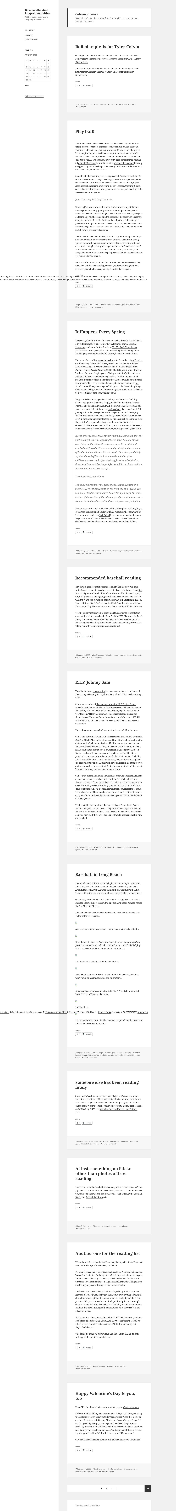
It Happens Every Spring (100, 331)
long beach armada (107, 1055)
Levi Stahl (94, 305)
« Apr (27, 85)
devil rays (119, 655)
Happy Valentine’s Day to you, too (105, 1396)
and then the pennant (124, 163)
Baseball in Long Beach (98, 874)
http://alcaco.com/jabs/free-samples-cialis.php (72, 279)
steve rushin (94, 1144)
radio (109, 305)
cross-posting (99, 691)
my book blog (114, 409)
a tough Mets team (87, 163)
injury (124, 104)
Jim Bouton (126, 736)
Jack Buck (118, 166)
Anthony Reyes (135, 508)
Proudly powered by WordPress (87, 1505)
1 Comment (81, 107)
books (112, 104)
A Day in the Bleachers (108, 890)
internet (112, 1226)
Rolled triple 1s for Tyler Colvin (107, 46)
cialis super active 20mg (56, 1012)
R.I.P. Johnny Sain (92, 682)
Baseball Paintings (94, 1197)
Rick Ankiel (104, 515)
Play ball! (84, 131)
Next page (148, 1488)
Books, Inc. (90, 1275)
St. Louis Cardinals (105, 512)
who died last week (123, 694)
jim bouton (118, 847)
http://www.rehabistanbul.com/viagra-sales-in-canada (65, 276)
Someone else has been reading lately (107, 1085)
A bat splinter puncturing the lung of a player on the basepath (104, 68)
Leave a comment (96, 307)
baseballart (120, 1190)
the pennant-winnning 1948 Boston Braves (116, 704)
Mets (98, 262)
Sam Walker (80, 553)
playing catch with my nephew (89, 243)
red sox (134, 655)
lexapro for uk (104, 1012)
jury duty (127, 655)
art (120, 1226)
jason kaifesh (93, 1055)
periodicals (127, 1053)
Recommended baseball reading (108, 578)
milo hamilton (92, 1471)
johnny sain (128, 847)
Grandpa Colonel (123, 210)
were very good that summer (119, 160)
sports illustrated (82, 1144)
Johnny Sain (108, 694)
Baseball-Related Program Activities (37, 11)
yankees (82, 657)
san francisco (121, 1366)
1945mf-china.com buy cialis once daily (19, 279)
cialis (81, 1193)
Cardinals (117, 305)
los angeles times (121, 1055)
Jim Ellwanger (101, 104)
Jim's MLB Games (31, 39)
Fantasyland (128, 551)
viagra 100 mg (121, 279)
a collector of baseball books (100, 1099)
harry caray (130, 1469)
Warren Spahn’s (106, 707)
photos (125, 1226)
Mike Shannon (134, 166)
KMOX (89, 160)
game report (117, 1053)
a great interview (105, 360)
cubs (120, 104)
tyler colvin (132, 104)
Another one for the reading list (107, 1253)
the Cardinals (91, 156)
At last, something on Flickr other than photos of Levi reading (103, 1173)
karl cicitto (134, 1141)
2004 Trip (28, 35)
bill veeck (125, 1141)
